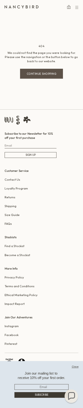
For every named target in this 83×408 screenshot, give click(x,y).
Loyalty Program (16, 188)
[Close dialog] (75, 366)
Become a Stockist (17, 255)
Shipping (10, 206)
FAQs (8, 223)
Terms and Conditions (19, 286)
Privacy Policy (14, 277)
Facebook (11, 335)
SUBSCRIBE (41, 394)
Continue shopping (41, 73)
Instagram (12, 326)
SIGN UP (31, 155)
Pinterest (11, 344)
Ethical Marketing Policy (21, 295)
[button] (71, 396)
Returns (10, 197)
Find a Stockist (14, 246)
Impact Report (15, 304)
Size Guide (12, 215)
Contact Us (12, 179)
